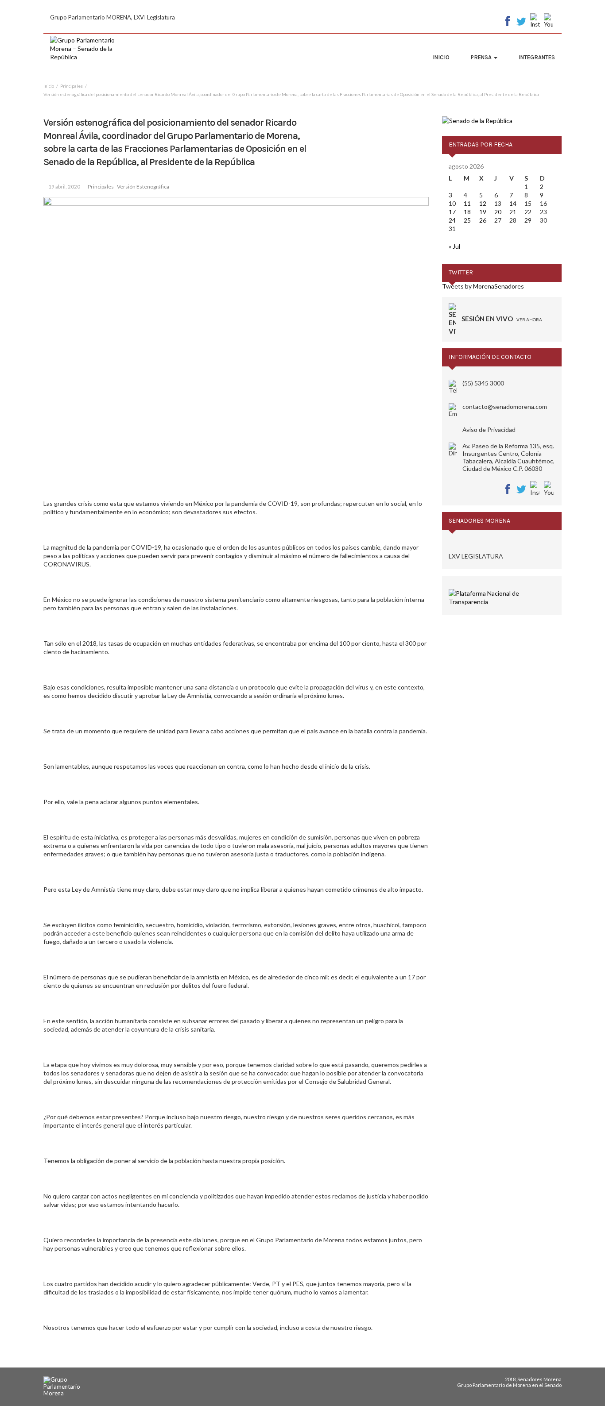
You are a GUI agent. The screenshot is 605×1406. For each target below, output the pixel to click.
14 (512, 203)
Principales (101, 186)
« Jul (454, 246)
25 (467, 220)
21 (512, 212)
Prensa (482, 57)
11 (467, 203)
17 (452, 212)
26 (482, 220)
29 (527, 220)
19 (482, 212)
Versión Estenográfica (143, 186)
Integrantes (537, 57)
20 (497, 212)
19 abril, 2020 (64, 186)
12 (482, 203)
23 (543, 212)
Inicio (441, 57)
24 (452, 220)
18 (467, 212)
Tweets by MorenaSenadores (483, 286)
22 (527, 212)
